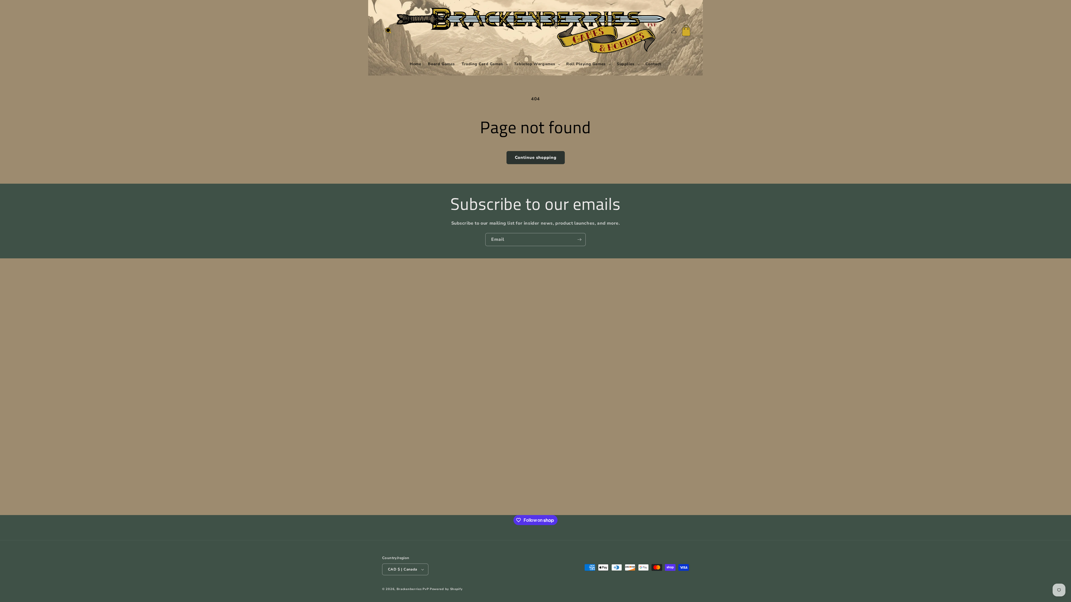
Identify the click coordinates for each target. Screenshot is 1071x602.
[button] (388, 30)
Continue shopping (535, 157)
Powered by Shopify (446, 589)
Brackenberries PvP (413, 589)
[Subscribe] (579, 239)
